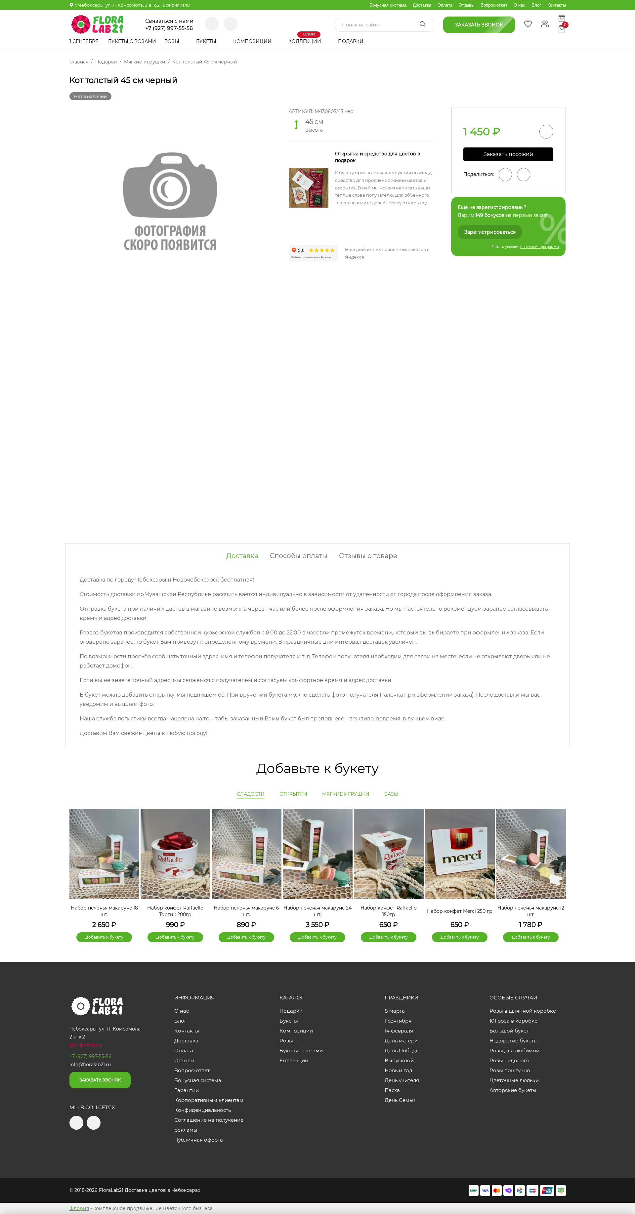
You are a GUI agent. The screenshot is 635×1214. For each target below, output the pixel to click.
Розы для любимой (514, 1050)
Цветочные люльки (514, 1080)
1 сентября (84, 41)
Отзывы (466, 5)
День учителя (402, 1080)
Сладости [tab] (251, 794)
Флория (79, 1208)
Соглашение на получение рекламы (208, 1125)
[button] (557, 864)
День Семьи (400, 1100)
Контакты (556, 5)
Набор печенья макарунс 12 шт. (530, 911)
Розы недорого (509, 1060)
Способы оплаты (298, 556)
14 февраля (399, 1031)
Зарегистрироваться (490, 232)
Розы (172, 41)
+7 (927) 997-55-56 (169, 28)
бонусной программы (539, 247)
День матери (401, 1040)
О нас (519, 5)
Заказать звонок (100, 1079)
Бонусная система (387, 5)
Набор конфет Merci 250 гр (459, 911)
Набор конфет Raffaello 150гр (388, 911)
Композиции (253, 41)
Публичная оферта (198, 1140)
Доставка (422, 5)
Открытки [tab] (293, 794)
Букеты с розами (132, 41)
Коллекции (305, 38)
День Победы (402, 1050)
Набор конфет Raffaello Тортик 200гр (175, 911)
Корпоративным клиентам (208, 1100)
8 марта (395, 1011)
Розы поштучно (509, 1070)
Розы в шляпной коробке (522, 1011)
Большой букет (509, 1031)
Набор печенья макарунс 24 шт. (317, 911)
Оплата (445, 5)
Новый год (398, 1070)
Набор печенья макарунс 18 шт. (104, 911)
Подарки (351, 41)
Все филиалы (176, 5)
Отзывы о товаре (368, 556)
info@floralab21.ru (90, 1065)
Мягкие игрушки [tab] (345, 794)
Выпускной (399, 1060)
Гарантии (186, 1090)
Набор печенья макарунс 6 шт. (246, 911)
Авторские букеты (512, 1090)
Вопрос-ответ (494, 5)
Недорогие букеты (513, 1040)
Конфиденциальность (202, 1110)
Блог (536, 5)
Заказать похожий (508, 154)
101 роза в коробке (513, 1021)
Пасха (392, 1090)
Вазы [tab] (391, 794)
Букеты (207, 41)
